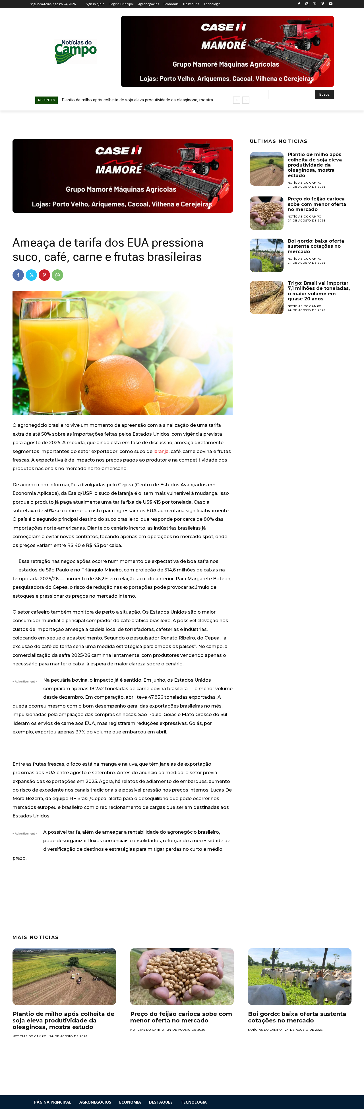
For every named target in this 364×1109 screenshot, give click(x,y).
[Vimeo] (322, 4)
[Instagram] (307, 4)
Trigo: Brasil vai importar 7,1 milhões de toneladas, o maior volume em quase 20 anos (319, 291)
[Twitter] (315, 4)
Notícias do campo (305, 183)
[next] (245, 100)
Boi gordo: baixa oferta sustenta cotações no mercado (316, 246)
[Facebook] (299, 4)
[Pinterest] (44, 275)
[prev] (236, 100)
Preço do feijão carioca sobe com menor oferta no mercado (317, 204)
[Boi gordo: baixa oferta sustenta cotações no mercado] (267, 255)
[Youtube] (330, 4)
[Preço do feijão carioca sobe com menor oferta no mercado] (267, 213)
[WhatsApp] (57, 275)
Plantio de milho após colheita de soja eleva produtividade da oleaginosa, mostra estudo (315, 165)
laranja (161, 451)
